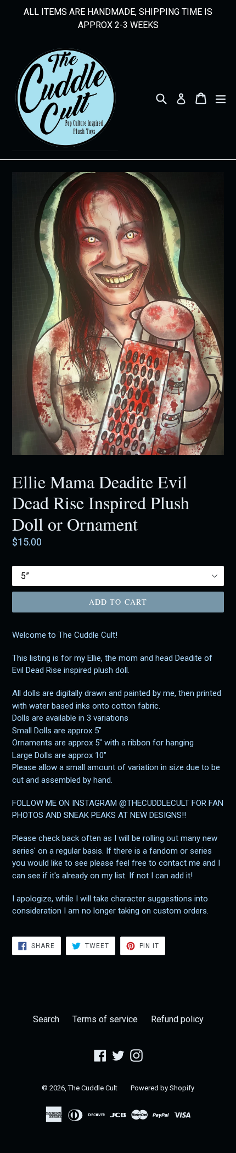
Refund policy (177, 1019)
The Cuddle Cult (92, 1088)
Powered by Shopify (162, 1088)
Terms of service (105, 1019)
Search (46, 1019)
